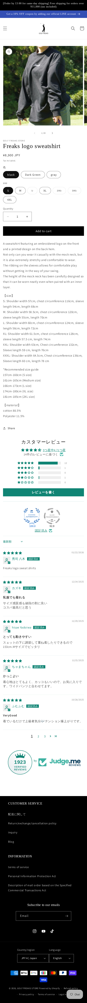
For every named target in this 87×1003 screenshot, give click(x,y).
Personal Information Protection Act (32, 876)
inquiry (12, 832)
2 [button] (38, 736)
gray (54, 174)
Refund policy (71, 988)
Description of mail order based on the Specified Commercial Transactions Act (40, 887)
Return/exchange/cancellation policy (32, 823)
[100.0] (32, 516)
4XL (9, 199)
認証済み (41, 530)
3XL (76, 191)
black (11, 174)
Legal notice (65, 994)
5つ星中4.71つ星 (54, 450)
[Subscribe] (66, 916)
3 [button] (45, 736)
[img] (12, 553)
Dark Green (33, 174)
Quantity (8, 208)
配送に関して (17, 814)
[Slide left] (34, 133)
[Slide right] (52, 133)
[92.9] (52, 516)
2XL (61, 191)
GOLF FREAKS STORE (28, 988)
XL (45, 190)
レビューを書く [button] (43, 492)
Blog (11, 841)
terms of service (18, 867)
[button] (5, 28)
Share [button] (11, 428)
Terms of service (46, 994)
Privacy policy (26, 994)
